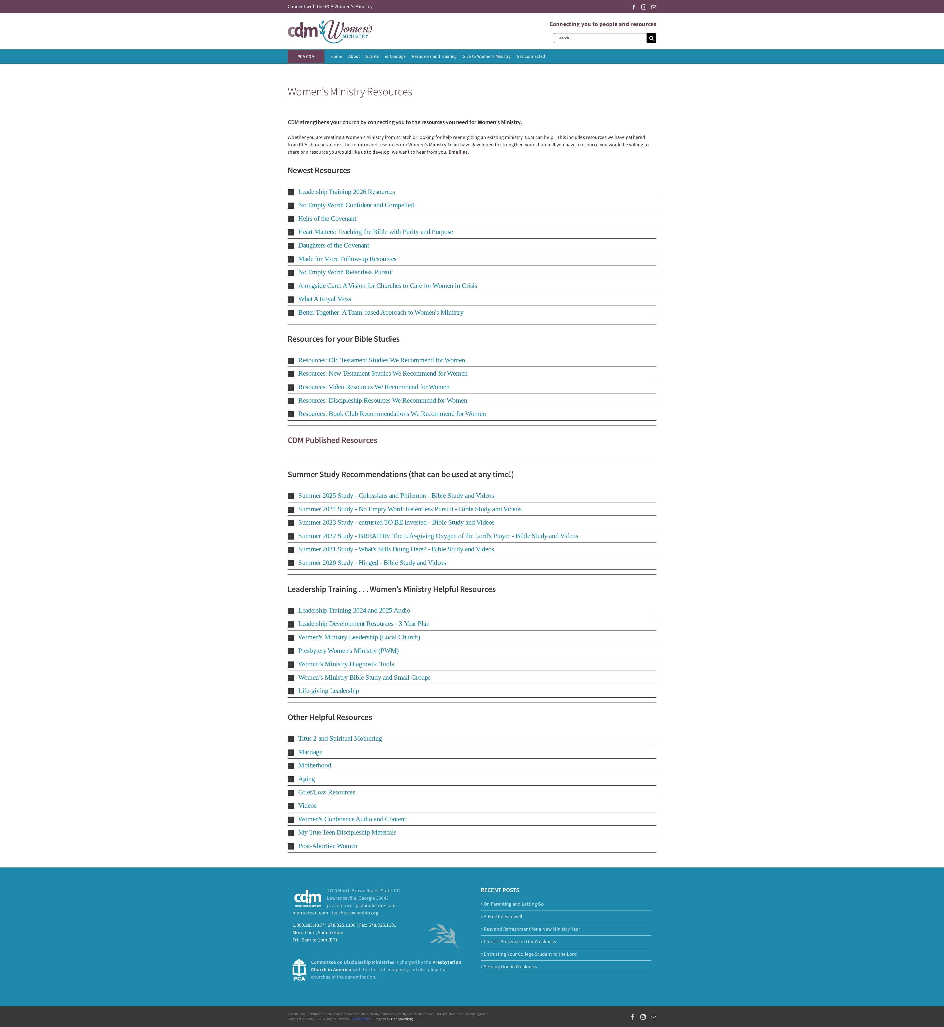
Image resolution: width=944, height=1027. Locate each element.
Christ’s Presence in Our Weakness (520, 941)
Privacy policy (361, 1019)
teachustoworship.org (355, 913)
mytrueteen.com (310, 913)
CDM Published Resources (332, 440)
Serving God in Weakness (510, 966)
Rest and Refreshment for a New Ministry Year (532, 929)
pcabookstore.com (376, 905)
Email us (458, 152)
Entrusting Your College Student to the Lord (530, 954)
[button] (472, 191)
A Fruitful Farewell (503, 916)
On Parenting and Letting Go (514, 904)
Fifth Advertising (402, 1019)
